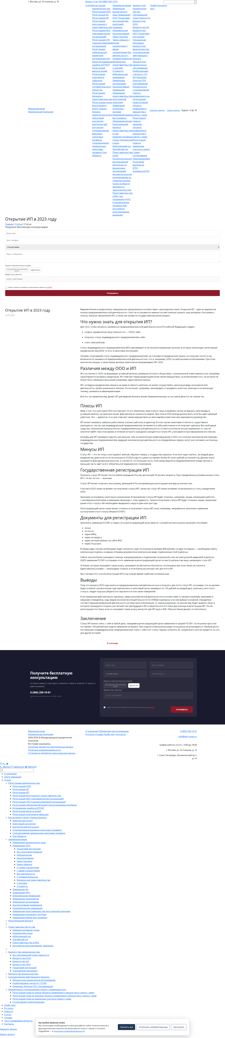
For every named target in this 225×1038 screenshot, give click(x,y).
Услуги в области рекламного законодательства (122, 186)
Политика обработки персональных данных (50, 746)
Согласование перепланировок (28, 1002)
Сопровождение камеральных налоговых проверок (38, 833)
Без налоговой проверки (120, 24)
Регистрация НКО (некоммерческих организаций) (101, 33)
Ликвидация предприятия (25, 898)
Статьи (7, 1014)
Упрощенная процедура (24, 970)
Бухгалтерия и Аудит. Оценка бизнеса (99, 108)
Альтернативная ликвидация (27, 905)
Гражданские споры (22, 933)
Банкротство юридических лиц (139, 8)
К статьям (112, 643)
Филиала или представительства (33, 880)
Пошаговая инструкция (29, 848)
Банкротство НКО (21, 964)
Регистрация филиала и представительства (102, 96)
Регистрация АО (100, 14)
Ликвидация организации (25, 902)
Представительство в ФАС (25, 942)
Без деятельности (26, 873)
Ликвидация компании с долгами (119, 108)
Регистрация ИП (100, 18)
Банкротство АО (141, 27)
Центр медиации (120, 731)
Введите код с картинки (13, 274)
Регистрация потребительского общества (101, 86)
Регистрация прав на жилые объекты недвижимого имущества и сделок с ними (53, 992)
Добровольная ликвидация (26, 895)
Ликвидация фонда (122, 121)
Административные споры (26, 930)
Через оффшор (120, 39)
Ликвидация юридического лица (120, 11)
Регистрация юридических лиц (24, 783)
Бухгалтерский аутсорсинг (25, 826)
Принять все (126, 1027)
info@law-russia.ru (187, 736)
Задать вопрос (173, 110)
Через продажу (120, 36)
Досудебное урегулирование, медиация (121, 211)
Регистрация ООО (101, 11)
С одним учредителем (28, 867)
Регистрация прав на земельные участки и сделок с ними (141, 146)
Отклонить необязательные (153, 1027)
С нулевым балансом (27, 877)
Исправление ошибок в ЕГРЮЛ (28, 808)
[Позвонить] (4, 763)
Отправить (112, 293)
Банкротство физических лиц (23, 973)
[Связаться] (1, 763)
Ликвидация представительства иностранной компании (41, 911)
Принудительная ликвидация (27, 908)
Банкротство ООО (21, 958)
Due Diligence (19, 836)
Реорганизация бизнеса (20, 920)
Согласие (49, 287)
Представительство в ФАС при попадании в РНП (123, 196)
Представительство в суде (21, 927)
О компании (91, 731)
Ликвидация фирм (122, 5)
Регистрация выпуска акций (26, 811)
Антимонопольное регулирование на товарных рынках (122, 177)
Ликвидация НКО (21, 892)
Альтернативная (121, 33)
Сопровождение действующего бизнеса (141, 55)
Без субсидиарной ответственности (141, 14)
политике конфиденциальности (69, 1031)
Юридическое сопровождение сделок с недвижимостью (37, 989)
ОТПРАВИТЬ (182, 709)
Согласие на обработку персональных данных (51, 753)
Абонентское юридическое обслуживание (140, 64)
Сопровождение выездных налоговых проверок (37, 830)
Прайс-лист (109, 734)
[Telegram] (7, 763)
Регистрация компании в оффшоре (98, 77)
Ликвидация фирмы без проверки (29, 917)
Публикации (104, 731)
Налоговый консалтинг (24, 823)
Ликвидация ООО (21, 845)
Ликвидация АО (20, 889)
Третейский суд (120, 149)
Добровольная (120, 30)
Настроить (178, 1027)
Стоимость (118, 71)
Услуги (88, 5)
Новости (8, 1011)
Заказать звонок (157, 110)
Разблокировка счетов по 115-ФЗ (140, 74)
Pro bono (90, 734)
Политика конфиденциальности (44, 750)
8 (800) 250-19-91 (109, 1)
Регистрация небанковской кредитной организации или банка (101, 55)
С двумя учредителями (28, 870)
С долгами (118, 68)
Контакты (121, 734)
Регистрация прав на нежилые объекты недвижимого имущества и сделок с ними (140, 127)
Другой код (35, 270)
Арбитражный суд (122, 146)
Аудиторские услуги (102, 114)
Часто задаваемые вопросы (18, 1020)
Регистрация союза (102, 102)
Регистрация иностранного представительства (102, 24)
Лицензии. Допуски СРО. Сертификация (140, 80)
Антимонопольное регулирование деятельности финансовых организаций (122, 165)
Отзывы (99, 734)
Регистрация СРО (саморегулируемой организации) (102, 43)
